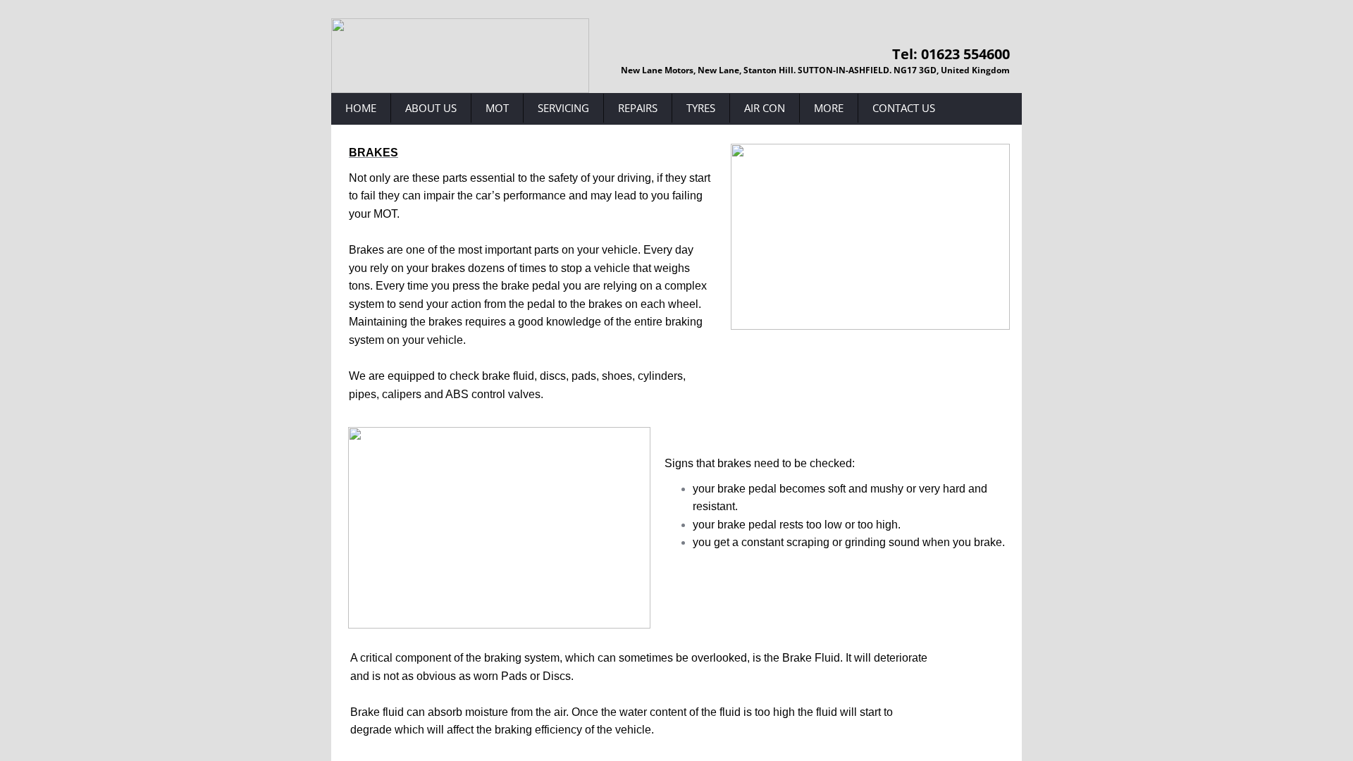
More (829, 108)
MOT (497, 108)
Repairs (637, 108)
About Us (431, 108)
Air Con (764, 108)
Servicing (563, 108)
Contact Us (903, 108)
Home (360, 108)
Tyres (700, 108)
